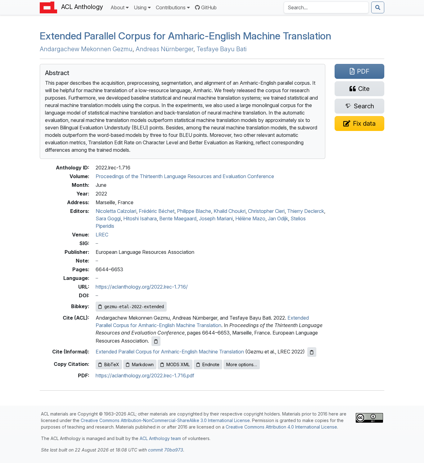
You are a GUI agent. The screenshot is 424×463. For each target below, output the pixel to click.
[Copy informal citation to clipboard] (311, 352)
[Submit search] (377, 7)
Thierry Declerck (305, 211)
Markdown (143, 364)
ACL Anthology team (160, 438)
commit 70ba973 (165, 449)
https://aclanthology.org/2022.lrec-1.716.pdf (145, 375)
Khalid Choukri (230, 211)
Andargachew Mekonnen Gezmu (86, 49)
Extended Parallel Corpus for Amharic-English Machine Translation (170, 351)
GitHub (209, 7)
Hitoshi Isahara (140, 218)
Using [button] (140, 7)
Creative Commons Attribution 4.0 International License (281, 426)
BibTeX (111, 364)
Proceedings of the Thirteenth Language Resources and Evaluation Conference (185, 176)
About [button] (117, 7)
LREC (102, 235)
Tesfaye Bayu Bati (221, 49)
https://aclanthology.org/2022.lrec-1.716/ (142, 287)
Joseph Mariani (216, 218)
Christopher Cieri (266, 211)
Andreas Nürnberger (164, 49)
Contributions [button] (171, 7)
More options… (241, 364)
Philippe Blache (194, 211)
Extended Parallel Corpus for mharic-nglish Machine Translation (185, 36)
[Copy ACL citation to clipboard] (155, 341)
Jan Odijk (278, 218)
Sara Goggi (108, 218)
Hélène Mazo (250, 218)
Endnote (210, 364)
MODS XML (178, 364)
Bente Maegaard (177, 218)
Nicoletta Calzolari (116, 211)
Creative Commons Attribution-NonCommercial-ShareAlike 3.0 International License (165, 420)
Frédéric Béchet (156, 211)
